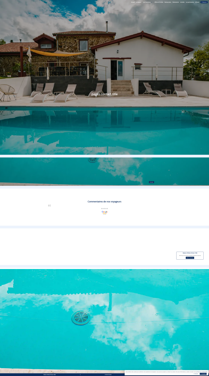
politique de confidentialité (201, 371)
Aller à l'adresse (190, 257)
